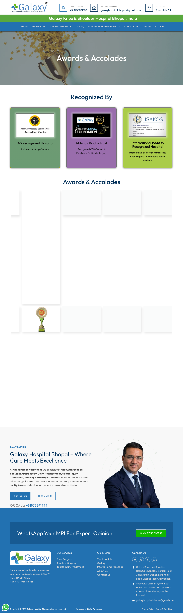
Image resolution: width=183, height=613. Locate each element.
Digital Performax (94, 609)
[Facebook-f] (147, 559)
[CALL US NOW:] (63, 8)
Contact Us (149, 26)
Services (36, 26)
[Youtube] (134, 559)
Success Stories (58, 26)
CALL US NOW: (76, 6)
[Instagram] (141, 559)
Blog (162, 26)
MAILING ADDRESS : (109, 6)
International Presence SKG (104, 26)
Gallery (80, 26)
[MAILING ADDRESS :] (94, 8)
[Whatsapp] (154, 559)
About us (129, 26)
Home (24, 26)
